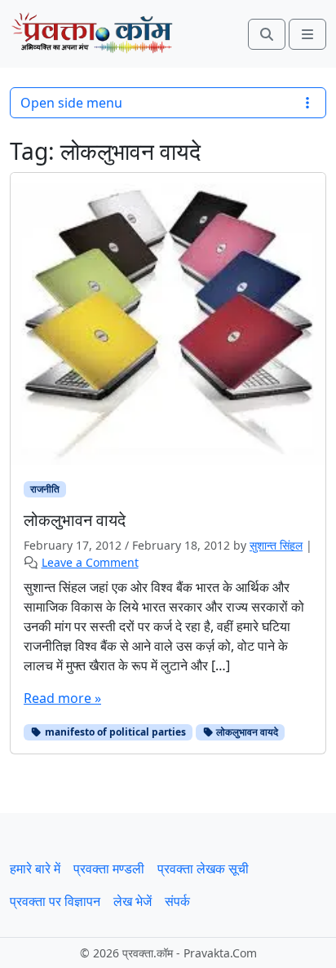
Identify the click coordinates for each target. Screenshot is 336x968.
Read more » (62, 698)
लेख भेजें (132, 901)
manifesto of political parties (114, 732)
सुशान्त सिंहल (276, 545)
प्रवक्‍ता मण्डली (108, 868)
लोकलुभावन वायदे (246, 732)
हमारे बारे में (35, 868)
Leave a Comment (90, 562)
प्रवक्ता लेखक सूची (203, 868)
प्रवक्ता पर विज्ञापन (55, 901)
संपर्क (177, 901)
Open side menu (71, 103)
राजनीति (45, 489)
